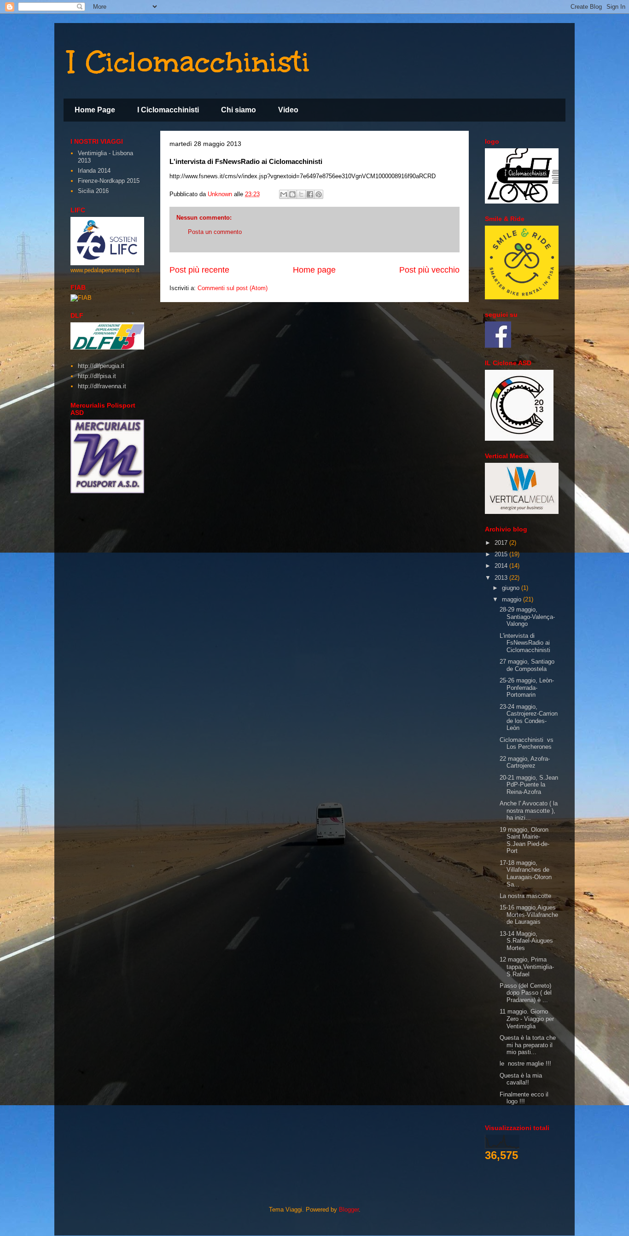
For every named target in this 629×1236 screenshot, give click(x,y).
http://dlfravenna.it (102, 386)
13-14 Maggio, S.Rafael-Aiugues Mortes (526, 940)
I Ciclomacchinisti (189, 61)
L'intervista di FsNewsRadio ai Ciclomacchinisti (525, 642)
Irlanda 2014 (94, 170)
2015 (502, 554)
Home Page (95, 110)
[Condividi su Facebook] (309, 194)
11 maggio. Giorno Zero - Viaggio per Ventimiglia (527, 1018)
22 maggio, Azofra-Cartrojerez (525, 762)
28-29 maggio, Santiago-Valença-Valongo (527, 616)
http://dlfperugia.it (101, 365)
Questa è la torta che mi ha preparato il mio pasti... (528, 1044)
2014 (502, 565)
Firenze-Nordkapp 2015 (109, 180)
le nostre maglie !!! (525, 1063)
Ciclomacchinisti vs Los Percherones (526, 743)
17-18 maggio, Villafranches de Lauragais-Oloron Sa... (526, 873)
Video (288, 110)
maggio (512, 599)
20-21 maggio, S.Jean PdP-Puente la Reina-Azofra (529, 784)
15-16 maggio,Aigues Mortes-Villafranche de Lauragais (529, 914)
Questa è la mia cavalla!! (521, 1079)
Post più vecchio (429, 269)
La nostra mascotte (525, 895)
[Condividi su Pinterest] (318, 194)
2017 (502, 542)
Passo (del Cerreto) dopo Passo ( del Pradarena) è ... (526, 992)
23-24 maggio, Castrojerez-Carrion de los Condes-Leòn (529, 717)
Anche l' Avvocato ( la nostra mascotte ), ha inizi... (529, 810)
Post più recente (199, 269)
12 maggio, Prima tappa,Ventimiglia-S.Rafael (527, 966)
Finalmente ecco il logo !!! (524, 1098)
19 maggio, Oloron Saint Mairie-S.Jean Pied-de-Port (524, 840)
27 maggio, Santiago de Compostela (527, 665)
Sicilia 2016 (93, 190)
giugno (511, 587)
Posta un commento (215, 231)
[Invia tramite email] (283, 194)
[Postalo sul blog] (292, 194)
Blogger (349, 1209)
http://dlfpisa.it (97, 376)
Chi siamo (238, 110)
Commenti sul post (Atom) (233, 288)
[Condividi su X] (301, 194)
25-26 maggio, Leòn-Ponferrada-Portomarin (527, 687)
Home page (314, 269)
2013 (502, 577)
